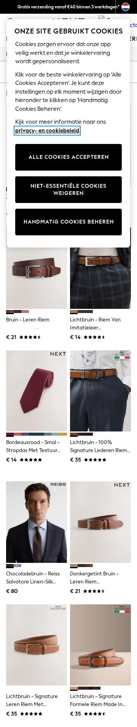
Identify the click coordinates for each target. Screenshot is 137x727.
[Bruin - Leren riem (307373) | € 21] (36, 267)
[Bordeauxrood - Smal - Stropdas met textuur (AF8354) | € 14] (36, 390)
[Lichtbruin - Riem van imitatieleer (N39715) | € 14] (100, 267)
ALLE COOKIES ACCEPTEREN (69, 157)
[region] (68, 133)
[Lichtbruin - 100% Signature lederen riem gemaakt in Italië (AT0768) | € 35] (100, 390)
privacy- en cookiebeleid (47, 130)
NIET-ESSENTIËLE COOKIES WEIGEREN (68, 190)
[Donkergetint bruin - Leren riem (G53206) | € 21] (100, 521)
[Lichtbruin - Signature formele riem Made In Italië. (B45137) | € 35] (100, 644)
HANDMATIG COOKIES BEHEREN (69, 222)
